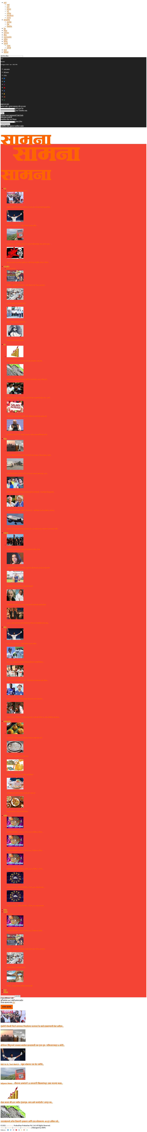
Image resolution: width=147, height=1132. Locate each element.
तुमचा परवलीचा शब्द (21, 110)
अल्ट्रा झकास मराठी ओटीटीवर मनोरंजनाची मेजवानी (20, 586)
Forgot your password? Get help (12, 115)
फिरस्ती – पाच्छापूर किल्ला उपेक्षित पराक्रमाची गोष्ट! (20, 986)
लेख (8, 24)
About (3, 1127)
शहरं (5, 2)
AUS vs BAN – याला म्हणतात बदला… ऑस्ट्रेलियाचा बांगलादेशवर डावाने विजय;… (27, 680)
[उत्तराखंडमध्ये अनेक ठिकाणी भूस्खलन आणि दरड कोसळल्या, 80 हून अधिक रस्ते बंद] (15, 375)
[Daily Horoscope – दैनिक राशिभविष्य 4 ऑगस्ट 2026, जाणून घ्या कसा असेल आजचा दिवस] (15, 901)
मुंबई (8, 4)
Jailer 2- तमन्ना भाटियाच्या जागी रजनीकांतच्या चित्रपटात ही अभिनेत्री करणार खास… (28, 623)
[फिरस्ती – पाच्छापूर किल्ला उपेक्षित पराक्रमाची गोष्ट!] (15, 981)
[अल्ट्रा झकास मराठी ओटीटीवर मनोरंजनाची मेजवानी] (15, 581)
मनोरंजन (6, 32)
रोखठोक (9, 26)
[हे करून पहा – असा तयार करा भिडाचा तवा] (15, 752)
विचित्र (5, 41)
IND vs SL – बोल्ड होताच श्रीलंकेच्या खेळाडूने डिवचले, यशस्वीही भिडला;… (25, 662)
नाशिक (9, 13)
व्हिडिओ (6, 52)
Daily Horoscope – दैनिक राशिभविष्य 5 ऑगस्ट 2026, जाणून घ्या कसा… (26, 887)
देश (5, 28)
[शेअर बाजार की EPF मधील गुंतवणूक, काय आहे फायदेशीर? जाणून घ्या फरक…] (15, 356)
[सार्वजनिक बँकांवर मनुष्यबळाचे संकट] (15, 299)
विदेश (5, 30)
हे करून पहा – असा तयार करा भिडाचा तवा (17, 756)
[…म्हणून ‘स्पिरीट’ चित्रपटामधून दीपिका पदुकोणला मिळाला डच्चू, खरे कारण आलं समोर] (15, 563)
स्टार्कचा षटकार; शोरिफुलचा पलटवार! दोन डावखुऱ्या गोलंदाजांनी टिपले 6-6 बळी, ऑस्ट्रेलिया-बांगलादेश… (33, 717)
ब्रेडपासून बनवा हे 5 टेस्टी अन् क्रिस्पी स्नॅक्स (17, 811)
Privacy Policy (26, 1127)
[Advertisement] (28, 138)
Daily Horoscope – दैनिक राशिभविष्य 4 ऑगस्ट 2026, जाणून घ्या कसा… (26, 906)
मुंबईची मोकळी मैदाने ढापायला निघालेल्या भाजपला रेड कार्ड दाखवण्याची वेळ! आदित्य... (32, 1026)
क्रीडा (5, 35)
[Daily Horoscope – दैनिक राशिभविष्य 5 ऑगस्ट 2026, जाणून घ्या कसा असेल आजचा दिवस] (15, 883)
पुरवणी (6, 43)
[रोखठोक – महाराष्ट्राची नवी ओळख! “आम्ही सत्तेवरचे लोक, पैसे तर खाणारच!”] (15, 280)
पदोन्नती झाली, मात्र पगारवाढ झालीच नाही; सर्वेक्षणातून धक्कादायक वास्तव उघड (27, 416)
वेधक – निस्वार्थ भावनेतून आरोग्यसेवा (16, 322)
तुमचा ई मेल (18, 121)
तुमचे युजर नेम (19, 108)
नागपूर (9, 17)
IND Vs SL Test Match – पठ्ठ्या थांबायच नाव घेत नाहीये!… (22, 225)
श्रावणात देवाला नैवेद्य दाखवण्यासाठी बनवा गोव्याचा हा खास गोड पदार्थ (24, 738)
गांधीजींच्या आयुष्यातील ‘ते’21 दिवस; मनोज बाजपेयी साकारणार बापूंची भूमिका (26, 605)
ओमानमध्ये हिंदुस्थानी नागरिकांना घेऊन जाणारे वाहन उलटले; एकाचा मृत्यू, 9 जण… (27, 473)
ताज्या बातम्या (7, 69)
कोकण (9, 9)
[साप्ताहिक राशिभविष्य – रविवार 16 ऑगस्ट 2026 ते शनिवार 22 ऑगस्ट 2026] (15, 846)
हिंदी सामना (6, 72)
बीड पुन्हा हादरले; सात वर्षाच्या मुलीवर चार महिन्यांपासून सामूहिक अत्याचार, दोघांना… (28, 262)
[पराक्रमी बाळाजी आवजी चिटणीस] (15, 336)
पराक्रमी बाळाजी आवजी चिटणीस (15, 340)
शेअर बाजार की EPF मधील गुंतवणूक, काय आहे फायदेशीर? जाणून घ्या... (27, 1102)
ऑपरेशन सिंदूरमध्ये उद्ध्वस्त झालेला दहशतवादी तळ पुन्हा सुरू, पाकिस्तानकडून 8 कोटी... (33, 1045)
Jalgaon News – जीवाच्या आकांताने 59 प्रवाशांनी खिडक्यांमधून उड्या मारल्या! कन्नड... (32, 1083)
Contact (9, 1127)
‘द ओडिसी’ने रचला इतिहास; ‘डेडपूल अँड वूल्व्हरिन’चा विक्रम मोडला (23, 549)
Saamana (9, 1125)
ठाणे (8, 7)
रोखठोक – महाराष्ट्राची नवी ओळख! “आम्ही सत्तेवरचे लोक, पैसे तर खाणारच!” (26, 285)
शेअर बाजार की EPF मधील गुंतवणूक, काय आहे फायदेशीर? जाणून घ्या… (25, 361)
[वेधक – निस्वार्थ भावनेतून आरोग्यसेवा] (15, 317)
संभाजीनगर (10, 15)
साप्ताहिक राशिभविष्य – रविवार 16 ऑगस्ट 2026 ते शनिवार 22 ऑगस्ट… (25, 850)
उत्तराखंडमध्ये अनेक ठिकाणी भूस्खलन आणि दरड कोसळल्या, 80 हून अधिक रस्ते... (30, 1121)
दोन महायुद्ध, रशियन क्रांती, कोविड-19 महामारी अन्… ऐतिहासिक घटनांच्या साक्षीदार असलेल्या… (31, 510)
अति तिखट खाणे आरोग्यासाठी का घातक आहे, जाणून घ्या (21, 793)
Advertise (16, 1127)
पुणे (8, 11)
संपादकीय (7, 20)
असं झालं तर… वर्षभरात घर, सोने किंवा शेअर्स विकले (20, 775)
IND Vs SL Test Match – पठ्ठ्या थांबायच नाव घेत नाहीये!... (22, 1064)
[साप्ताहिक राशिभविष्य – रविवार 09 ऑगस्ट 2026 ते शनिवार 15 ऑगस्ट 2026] (15, 864)
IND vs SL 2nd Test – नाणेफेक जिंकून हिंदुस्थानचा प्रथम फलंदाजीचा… (25, 699)
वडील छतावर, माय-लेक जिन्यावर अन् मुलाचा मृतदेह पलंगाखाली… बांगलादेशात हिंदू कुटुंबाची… (31, 492)
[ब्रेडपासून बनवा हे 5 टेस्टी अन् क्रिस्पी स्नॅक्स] (15, 807)
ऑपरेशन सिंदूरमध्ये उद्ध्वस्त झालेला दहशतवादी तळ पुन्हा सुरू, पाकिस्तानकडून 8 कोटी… (29, 455)
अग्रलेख (9, 22)
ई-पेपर (5, 76)
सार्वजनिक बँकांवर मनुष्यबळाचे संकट (16, 303)
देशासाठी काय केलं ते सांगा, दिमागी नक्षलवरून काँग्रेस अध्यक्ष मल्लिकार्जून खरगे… (27, 434)
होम (14, 1002)
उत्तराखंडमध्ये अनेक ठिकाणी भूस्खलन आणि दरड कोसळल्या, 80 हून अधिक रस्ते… (27, 379)
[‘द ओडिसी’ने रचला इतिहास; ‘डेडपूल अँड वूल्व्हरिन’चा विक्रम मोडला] (15, 545)
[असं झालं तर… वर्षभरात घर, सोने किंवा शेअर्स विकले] (15, 770)
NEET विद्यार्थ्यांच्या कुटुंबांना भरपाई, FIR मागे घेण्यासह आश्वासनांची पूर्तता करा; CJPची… (29, 398)
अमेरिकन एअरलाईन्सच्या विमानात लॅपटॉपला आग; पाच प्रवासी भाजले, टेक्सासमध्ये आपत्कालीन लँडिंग (32, 529)
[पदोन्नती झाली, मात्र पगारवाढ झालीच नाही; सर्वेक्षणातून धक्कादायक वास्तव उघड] (15, 411)
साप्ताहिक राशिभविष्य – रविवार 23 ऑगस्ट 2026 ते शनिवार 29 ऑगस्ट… (25, 832)
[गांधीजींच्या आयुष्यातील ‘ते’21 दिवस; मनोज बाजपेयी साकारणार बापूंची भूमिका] (15, 600)
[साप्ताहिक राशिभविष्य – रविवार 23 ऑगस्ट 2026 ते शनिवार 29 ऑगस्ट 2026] (15, 827)
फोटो (5, 50)
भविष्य (6, 39)
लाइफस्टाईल (7, 37)
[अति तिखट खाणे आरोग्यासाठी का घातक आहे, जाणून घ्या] (15, 788)
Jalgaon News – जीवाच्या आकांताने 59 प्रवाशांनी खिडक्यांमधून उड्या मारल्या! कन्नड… (29, 244)
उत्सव (8, 45)
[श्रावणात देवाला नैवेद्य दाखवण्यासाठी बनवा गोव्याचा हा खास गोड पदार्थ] (15, 733)
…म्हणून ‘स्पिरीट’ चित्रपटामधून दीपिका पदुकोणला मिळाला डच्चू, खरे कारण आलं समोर (28, 568)
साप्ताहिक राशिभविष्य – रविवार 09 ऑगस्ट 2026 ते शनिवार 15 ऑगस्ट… (25, 869)
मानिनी (9, 48)
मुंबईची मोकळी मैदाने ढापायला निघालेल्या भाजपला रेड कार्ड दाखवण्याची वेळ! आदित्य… (29, 207)
